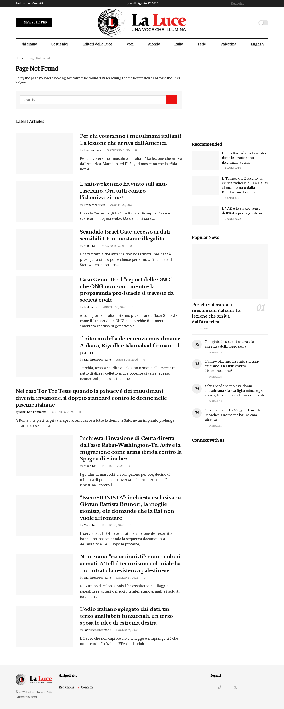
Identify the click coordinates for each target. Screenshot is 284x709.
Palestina (228, 44)
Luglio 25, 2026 (127, 630)
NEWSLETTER (35, 22)
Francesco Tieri (94, 205)
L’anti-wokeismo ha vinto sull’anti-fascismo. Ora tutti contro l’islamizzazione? (124, 191)
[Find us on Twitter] (235, 687)
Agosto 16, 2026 (114, 307)
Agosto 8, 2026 (127, 359)
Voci (130, 44)
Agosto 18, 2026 (113, 245)
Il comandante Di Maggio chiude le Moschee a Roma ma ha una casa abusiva (233, 415)
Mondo (154, 44)
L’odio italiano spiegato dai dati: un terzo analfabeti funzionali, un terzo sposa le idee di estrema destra (126, 616)
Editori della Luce (97, 44)
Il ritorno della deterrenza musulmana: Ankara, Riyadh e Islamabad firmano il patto (130, 345)
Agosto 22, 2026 (121, 205)
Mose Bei (90, 245)
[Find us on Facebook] (227, 687)
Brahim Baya (92, 150)
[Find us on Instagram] (211, 687)
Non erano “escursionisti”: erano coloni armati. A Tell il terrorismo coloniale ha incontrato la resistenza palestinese (130, 564)
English (257, 44)
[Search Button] (266, 3)
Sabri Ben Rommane (97, 359)
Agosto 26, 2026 (118, 150)
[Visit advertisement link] (230, 94)
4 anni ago (232, 168)
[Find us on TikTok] (219, 687)
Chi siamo (28, 44)
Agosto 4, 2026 (62, 412)
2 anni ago (232, 198)
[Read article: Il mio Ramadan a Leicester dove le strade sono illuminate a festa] (205, 160)
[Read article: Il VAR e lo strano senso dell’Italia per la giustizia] (205, 215)
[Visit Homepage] (142, 23)
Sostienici (59, 44)
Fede (202, 44)
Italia (178, 44)
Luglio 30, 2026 (112, 525)
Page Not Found (39, 58)
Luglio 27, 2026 (127, 577)
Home (20, 58)
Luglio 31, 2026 (112, 466)
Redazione (23, 3)
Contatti (37, 3)
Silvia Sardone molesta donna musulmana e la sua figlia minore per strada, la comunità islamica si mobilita (236, 390)
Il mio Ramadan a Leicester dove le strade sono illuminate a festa (244, 157)
